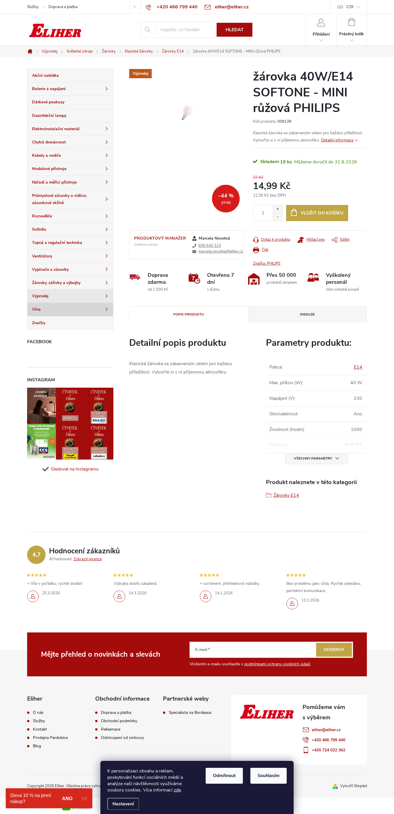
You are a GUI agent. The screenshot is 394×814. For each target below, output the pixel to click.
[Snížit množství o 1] (277, 217)
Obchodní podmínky (119, 721)
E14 (358, 367)
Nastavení (123, 804)
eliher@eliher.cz (326, 730)
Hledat (235, 30)
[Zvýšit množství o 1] (277, 209)
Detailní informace (337, 140)
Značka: (266, 263)
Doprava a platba (63, 7)
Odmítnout (224, 775)
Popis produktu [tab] (188, 314)
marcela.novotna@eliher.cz (220, 251)
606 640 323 (209, 245)
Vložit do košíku (322, 213)
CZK (350, 7)
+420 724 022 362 (328, 750)
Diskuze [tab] (307, 314)
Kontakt (40, 729)
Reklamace (110, 729)
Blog (37, 746)
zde (177, 790)
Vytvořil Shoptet (353, 786)
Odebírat (334, 649)
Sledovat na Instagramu (75, 469)
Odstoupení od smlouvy (122, 737)
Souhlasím (268, 775)
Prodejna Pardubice (50, 737)
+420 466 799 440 (328, 740)
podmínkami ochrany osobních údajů (277, 664)
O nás (38, 712)
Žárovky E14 (286, 495)
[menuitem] (70, 75)
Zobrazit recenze (88, 559)
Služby (33, 7)
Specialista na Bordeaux (190, 712)
